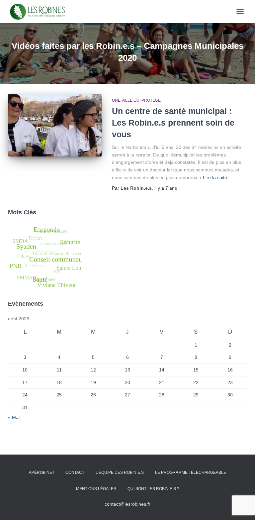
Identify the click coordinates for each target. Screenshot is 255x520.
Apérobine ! (41, 472)
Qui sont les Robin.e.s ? (153, 488)
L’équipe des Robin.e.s (120, 472)
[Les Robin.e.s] (40, 11)
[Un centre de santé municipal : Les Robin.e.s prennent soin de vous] (55, 125)
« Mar (14, 417)
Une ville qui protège (136, 100)
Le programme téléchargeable (190, 472)
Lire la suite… (217, 177)
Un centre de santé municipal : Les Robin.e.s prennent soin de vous (173, 122)
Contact (74, 472)
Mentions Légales (96, 488)
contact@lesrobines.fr (127, 504)
